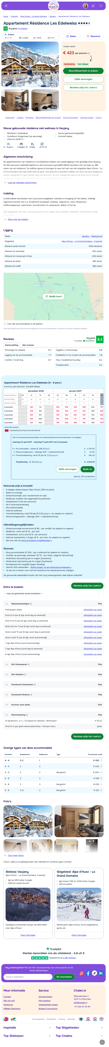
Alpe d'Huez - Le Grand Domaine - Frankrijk (82, 241)
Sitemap (71, 1019)
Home (5, 16)
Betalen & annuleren (48, 1008)
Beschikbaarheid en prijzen (48, 117)
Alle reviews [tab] (28, 345)
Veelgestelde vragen (48, 1004)
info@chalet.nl (80, 1002)
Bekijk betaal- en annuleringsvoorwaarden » (51, 567)
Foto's (99, 117)
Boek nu (87, 469)
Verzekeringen (45, 996)
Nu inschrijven (64, 976)
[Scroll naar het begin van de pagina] (102, 1042)
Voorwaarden (38, 1019)
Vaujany (52, 16)
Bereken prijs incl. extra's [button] (83, 87)
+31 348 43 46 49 (82, 1006)
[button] (53, 296)
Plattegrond (96, 236)
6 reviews (23, 28)
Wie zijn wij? (9, 1000)
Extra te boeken (70, 117)
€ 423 (68, 53)
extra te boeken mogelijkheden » (36, 540)
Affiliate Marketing (11, 1008)
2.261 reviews (69, 957)
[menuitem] (7, 16)
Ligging (20, 117)
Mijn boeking (44, 1000)
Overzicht (10, 117)
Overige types (87, 117)
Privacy (61, 1019)
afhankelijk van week (93, 609)
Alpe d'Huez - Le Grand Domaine (33, 16)
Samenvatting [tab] (11, 345)
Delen (73, 36)
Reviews (30, 117)
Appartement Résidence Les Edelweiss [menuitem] (74, 16)
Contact (7, 996)
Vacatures (8, 1004)
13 (55, 107)
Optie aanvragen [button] (83, 79)
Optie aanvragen (68, 469)
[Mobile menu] (6, 5)
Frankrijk (14, 16)
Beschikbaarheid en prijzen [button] (83, 70)
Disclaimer (51, 1019)
